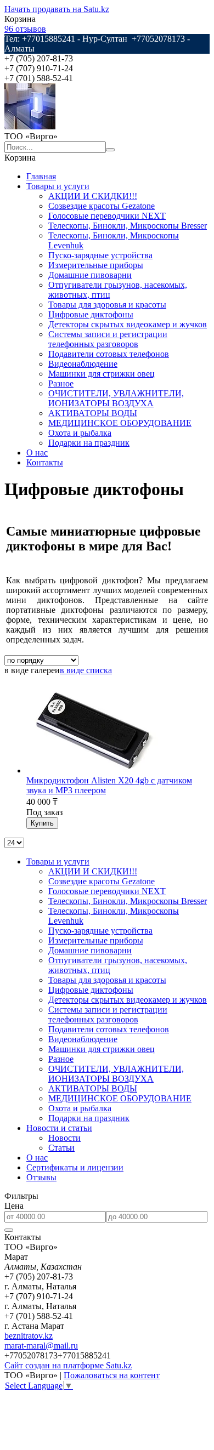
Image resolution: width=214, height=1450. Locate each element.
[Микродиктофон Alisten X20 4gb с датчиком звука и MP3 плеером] (94, 770)
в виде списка (86, 670)
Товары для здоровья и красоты (107, 304)
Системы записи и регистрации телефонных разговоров (107, 339)
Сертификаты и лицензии (74, 1167)
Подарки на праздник (88, 442)
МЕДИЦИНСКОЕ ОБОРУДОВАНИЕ (120, 423)
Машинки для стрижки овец (101, 373)
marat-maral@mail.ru (41, 1345)
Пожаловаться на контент (112, 1375)
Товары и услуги (57, 186)
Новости (64, 1137)
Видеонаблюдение (82, 363)
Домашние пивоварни (90, 275)
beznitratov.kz (28, 1335)
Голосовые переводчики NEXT (107, 215)
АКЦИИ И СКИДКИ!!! (92, 196)
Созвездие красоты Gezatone (101, 206)
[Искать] (110, 149)
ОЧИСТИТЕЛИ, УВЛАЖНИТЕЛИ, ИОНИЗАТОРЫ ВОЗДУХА (116, 398)
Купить (42, 823)
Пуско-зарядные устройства (100, 255)
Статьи (61, 1147)
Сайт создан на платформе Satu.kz (68, 1365)
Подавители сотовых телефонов (108, 354)
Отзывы (41, 1177)
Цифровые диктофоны (90, 314)
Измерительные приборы (95, 265)
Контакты (44, 462)
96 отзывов (25, 28)
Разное (61, 383)
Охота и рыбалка (79, 432)
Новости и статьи (59, 1128)
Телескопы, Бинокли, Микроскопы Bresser (127, 225)
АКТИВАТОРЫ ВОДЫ (92, 413)
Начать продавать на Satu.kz (56, 9)
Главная (41, 176)
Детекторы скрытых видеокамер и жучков (127, 324)
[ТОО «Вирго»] (29, 126)
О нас (37, 452)
